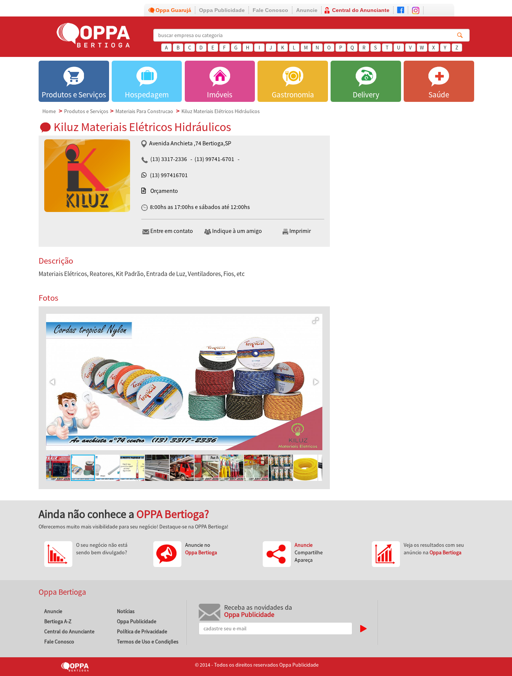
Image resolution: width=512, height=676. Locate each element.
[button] (316, 321)
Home (49, 111)
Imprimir (299, 230)
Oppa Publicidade (222, 10)
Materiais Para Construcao (144, 111)
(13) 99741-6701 (214, 159)
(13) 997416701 (169, 175)
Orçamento (164, 190)
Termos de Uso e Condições (147, 641)
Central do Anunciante (360, 10)
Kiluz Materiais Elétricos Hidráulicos (220, 111)
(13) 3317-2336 (168, 159)
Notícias (126, 611)
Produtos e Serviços (86, 111)
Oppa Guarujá (173, 10)
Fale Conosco (270, 10)
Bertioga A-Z (58, 621)
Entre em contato (171, 230)
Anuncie (306, 10)
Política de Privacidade (142, 631)
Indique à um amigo (237, 230)
